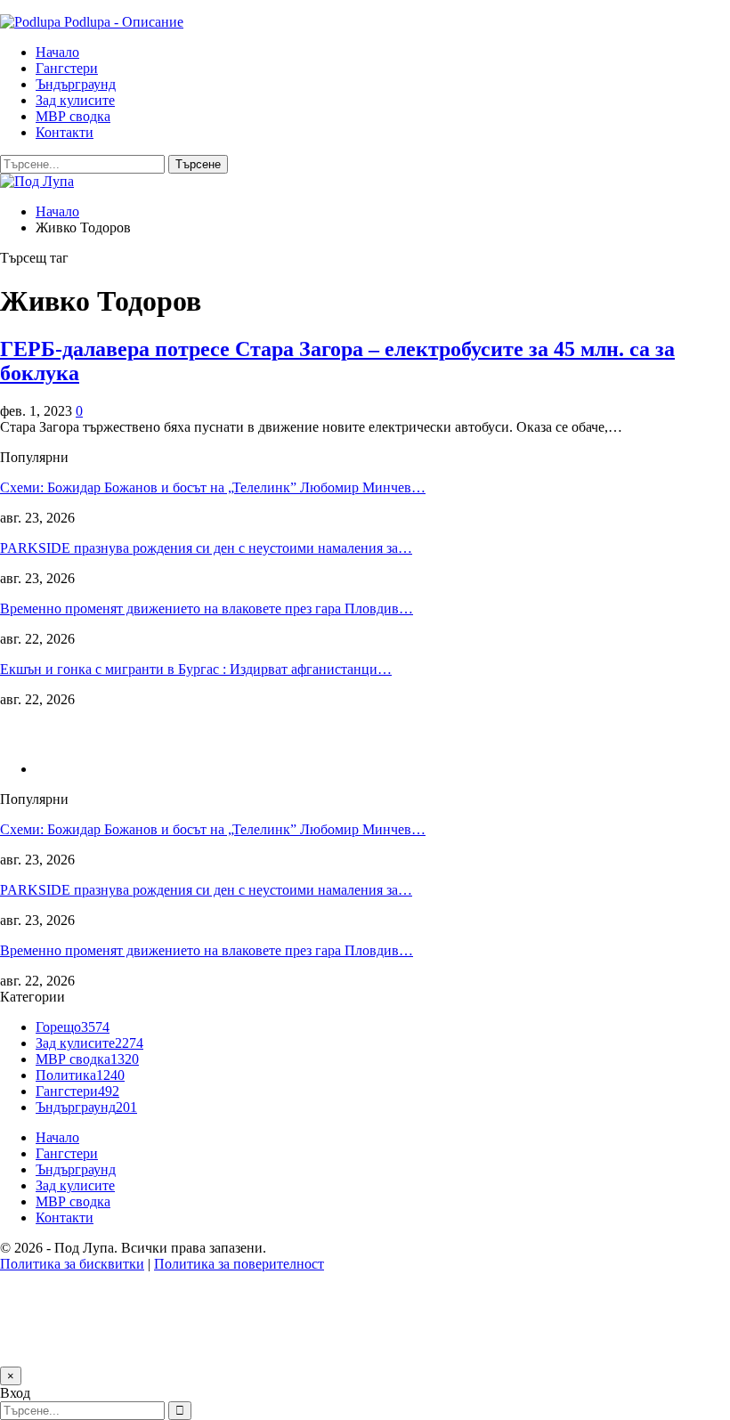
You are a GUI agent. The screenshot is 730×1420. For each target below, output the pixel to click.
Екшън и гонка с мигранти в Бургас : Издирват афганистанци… (196, 669)
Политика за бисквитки (72, 1263)
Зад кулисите (75, 100)
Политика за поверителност (239, 1263)
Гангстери (67, 68)
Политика (80, 1075)
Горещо (73, 1027)
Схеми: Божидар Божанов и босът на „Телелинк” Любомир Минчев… (213, 487)
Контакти (64, 132)
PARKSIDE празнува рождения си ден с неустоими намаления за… (206, 548)
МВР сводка (73, 116)
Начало (57, 52)
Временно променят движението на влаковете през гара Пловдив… (206, 608)
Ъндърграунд (76, 84)
